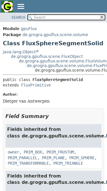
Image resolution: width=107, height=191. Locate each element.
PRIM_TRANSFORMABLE (28, 163)
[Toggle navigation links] (20, 7)
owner (13, 152)
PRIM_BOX (33, 152)
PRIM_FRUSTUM (60, 152)
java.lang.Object (19, 52)
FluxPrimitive (36, 85)
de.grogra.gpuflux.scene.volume (55, 34)
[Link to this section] (53, 116)
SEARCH (18, 17)
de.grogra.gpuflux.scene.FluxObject (47, 56)
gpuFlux (29, 28)
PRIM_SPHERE (81, 157)
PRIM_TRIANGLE (68, 163)
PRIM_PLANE (53, 157)
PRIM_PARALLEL (22, 157)
